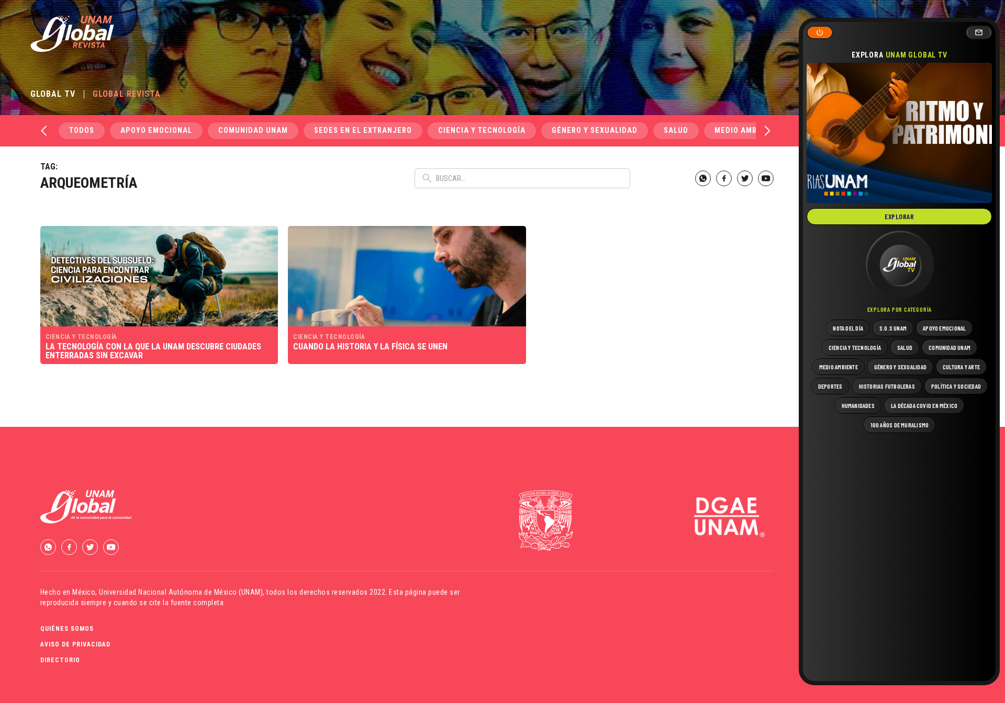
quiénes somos (67, 628)
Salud (676, 130)
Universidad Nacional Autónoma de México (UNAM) (181, 592)
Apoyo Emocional (156, 130)
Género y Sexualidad (595, 130)
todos (81, 130)
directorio (60, 660)
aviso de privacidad (75, 644)
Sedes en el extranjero (363, 130)
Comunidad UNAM (253, 130)
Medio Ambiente (746, 130)
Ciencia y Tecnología (482, 130)
